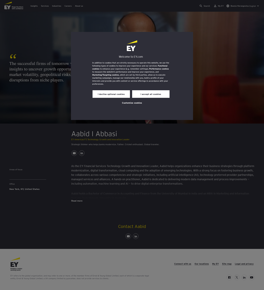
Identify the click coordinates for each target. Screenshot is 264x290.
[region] (132, 76)
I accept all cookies (151, 93)
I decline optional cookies (111, 93)
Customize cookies (132, 102)
